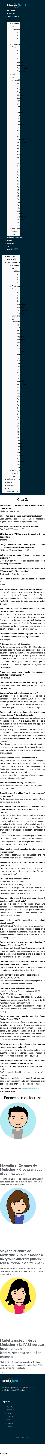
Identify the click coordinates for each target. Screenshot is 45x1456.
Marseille (20, 139)
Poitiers (20, 199)
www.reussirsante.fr (30, 1088)
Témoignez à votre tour (16, 473)
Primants (20, 38)
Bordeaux (20, 101)
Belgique (20, 95)
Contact (11, 485)
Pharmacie (21, 71)
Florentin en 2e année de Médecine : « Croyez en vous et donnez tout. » (21, 1169)
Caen (19, 107)
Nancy (19, 145)
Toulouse (20, 220)
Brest (19, 104)
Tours (19, 223)
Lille (18, 122)
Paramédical (22, 68)
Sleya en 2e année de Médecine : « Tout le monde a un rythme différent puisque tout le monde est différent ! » (22, 1257)
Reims (19, 202)
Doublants (21, 41)
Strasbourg (21, 217)
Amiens (20, 89)
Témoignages (13, 16)
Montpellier (21, 142)
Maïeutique (21, 62)
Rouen (19, 208)
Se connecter (12, 247)
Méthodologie (14, 479)
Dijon (19, 116)
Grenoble (20, 119)
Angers (19, 92)
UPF (18, 226)
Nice (19, 151)
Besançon (21, 98)
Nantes (20, 148)
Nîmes (19, 154)
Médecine (21, 65)
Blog (9, 482)
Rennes (20, 205)
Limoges (20, 125)
